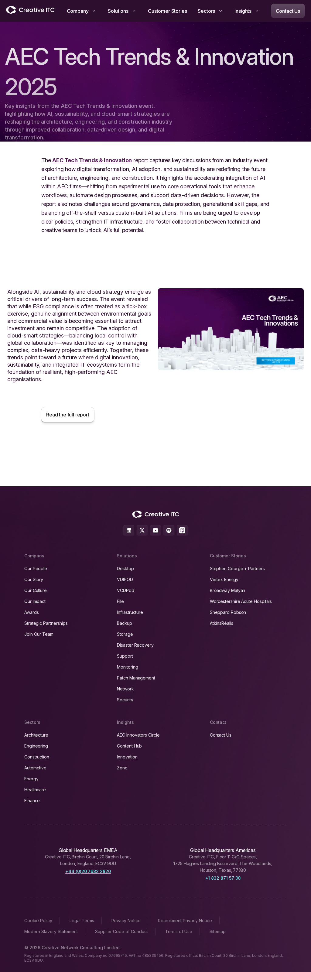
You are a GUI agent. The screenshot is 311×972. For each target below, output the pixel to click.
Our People (35, 568)
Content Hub (129, 745)
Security (125, 699)
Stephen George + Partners (237, 568)
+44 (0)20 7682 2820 (88, 871)
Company (78, 11)
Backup (124, 623)
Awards (31, 612)
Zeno (122, 767)
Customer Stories (167, 11)
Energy (31, 778)
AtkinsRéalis (221, 623)
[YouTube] (155, 530)
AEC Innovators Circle (138, 735)
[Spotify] (169, 530)
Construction (36, 756)
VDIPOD (125, 579)
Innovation (127, 756)
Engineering (36, 745)
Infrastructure (130, 612)
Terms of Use (178, 931)
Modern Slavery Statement (51, 931)
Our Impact (35, 601)
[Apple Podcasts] (182, 530)
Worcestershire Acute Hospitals (241, 601)
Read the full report (67, 415)
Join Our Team (38, 634)
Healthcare (35, 789)
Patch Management (136, 677)
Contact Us (288, 11)
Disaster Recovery (135, 645)
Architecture (36, 735)
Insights (242, 11)
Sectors (206, 11)
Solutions (118, 11)
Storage (125, 634)
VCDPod (125, 590)
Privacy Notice (126, 920)
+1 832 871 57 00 (223, 878)
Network (125, 688)
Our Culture (35, 590)
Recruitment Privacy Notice (185, 920)
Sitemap (218, 931)
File (120, 601)
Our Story (33, 579)
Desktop (125, 568)
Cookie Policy (38, 920)
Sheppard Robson (228, 612)
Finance (32, 800)
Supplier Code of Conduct (121, 931)
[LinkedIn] (129, 530)
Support (125, 656)
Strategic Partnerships (46, 623)
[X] (142, 530)
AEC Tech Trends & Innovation (92, 160)
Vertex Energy (224, 579)
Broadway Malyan (227, 590)
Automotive (35, 767)
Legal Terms (82, 920)
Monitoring (127, 666)
